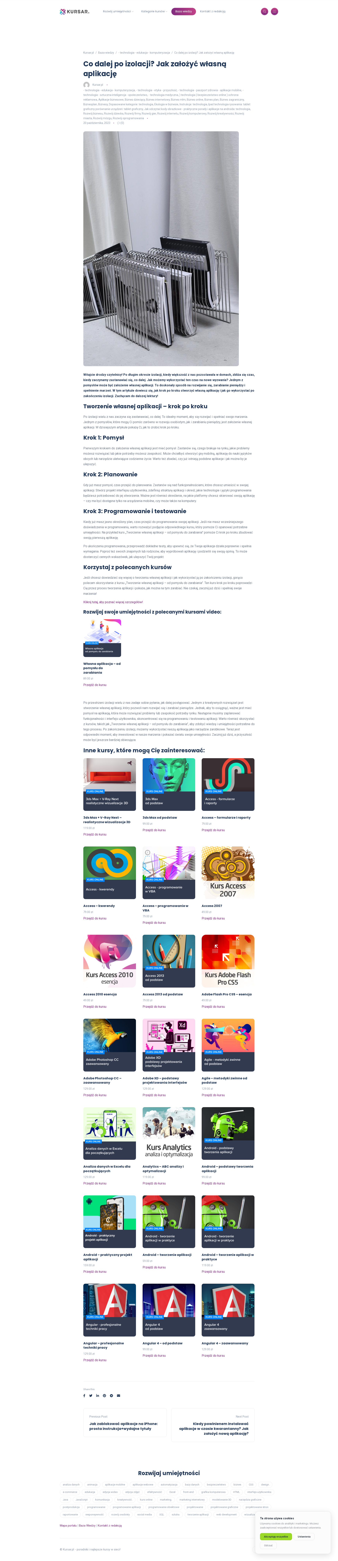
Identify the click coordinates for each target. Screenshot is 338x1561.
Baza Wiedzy (87, 1525)
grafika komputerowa (213, 1492)
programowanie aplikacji (127, 1507)
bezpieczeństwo (216, 1484)
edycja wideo (110, 1492)
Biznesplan (90, 104)
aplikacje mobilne (115, 1484)
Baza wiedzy (183, 11)
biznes (237, 1484)
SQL (161, 1514)
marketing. (166, 1499)
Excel (172, 1492)
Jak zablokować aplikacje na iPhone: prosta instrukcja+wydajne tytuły (123, 1426)
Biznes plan (211, 99)
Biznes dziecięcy (135, 99)
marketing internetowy (192, 1499)
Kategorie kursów (153, 11)
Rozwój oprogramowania (128, 118)
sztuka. (176, 1514)
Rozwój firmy (133, 113)
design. (265, 1484)
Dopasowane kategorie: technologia (131, 104)
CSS (251, 1484)
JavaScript (82, 1499)
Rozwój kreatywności (221, 113)
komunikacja (102, 1499)
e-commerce (70, 1492)
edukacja (90, 1492)
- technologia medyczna (163, 94)
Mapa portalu (68, 1525)
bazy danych (192, 1484)
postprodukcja (71, 1507)
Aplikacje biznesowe (111, 99)
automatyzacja (169, 1484)
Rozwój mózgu (102, 118)
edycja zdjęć (132, 1492)
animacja (92, 1484)
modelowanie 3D (221, 1499)
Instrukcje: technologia (193, 104)
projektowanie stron (257, 1507)
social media (144, 1514)
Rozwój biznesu (93, 113)
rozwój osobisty (120, 1514)
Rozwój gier (149, 113)
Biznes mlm (178, 99)
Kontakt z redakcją (212, 11)
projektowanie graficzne (224, 1507)
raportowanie (70, 1514)
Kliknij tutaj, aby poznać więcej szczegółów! (113, 602)
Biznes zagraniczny (232, 99)
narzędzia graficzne (250, 1499)
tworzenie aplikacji (198, 1514)
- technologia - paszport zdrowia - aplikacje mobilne (209, 90)
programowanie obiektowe (163, 1507)
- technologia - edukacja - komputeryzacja (109, 90)
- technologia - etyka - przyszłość (156, 90)
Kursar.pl (98, 84)
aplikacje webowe (143, 1484)
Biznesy (103, 104)
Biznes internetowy (158, 99)
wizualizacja (251, 1514)
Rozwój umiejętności (117, 11)
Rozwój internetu (167, 113)
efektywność (154, 1492)
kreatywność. (124, 1499)
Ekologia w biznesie (166, 104)
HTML (236, 1492)
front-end (188, 1492)
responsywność (94, 1514)
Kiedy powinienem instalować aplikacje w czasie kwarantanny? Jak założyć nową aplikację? (214, 1428)
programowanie (96, 1507)
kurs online (146, 1499)
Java (65, 1499)
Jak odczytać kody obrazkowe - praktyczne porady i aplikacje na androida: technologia (197, 109)
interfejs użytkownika (259, 1492)
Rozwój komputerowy (193, 113)
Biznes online (195, 99)
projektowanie (195, 1507)
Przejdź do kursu (94, 685)
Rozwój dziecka (113, 113)
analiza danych (71, 1484)
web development (226, 1514)
